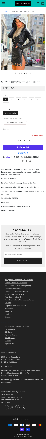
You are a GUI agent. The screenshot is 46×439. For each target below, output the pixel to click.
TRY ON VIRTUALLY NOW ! (15, 122)
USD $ (27, 419)
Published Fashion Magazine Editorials (19, 300)
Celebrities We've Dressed (14, 294)
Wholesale (9, 308)
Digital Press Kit (11, 343)
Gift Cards (8, 332)
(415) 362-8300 (7, 394)
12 (6, 104)
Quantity (6, 129)
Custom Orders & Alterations (16, 282)
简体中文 (16, 419)
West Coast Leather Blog (14, 297)
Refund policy (10, 338)
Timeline (8, 302)
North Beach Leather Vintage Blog (18, 285)
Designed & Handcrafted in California (19, 280)
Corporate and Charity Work (15, 305)
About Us (8, 311)
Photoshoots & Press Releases (16, 291)
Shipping (8, 340)
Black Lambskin (10, 113)
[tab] (19, 73)
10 (38, 99)
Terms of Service (11, 335)
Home (7, 11)
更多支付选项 (23, 153)
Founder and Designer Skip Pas (17, 326)
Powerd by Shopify (23, 435)
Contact (7, 317)
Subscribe (22, 261)
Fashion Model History (13, 288)
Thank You (9, 314)
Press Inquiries (10, 329)
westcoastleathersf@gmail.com (13, 391)
